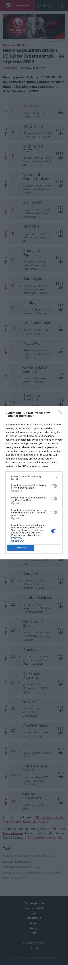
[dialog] (34, 482)
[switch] (54, 486)
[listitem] (34, 477)
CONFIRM (20, 547)
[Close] (60, 413)
